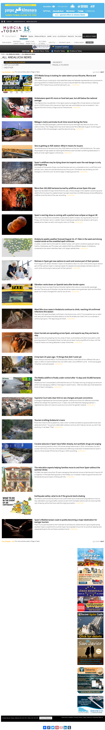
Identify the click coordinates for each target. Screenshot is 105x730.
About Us (89, 717)
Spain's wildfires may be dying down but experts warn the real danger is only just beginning (67, 163)
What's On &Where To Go (30, 42)
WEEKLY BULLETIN (31, 21)
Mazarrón (71, 36)
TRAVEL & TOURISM (60, 65)
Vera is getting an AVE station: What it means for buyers (58, 146)
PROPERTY (57, 62)
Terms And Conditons (67, 717)
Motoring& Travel (42, 42)
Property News (64, 42)
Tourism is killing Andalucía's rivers (49, 420)
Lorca (54, 36)
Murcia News (6, 42)
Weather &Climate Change (18, 42)
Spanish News (79, 42)
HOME (3, 54)
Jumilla (49, 36)
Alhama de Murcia (40, 36)
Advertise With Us (98, 717)
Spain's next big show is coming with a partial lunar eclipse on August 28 (65, 215)
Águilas (31, 36)
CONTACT (9, 21)
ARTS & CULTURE (11, 65)
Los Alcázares (62, 36)
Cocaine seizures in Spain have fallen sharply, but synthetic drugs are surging (67, 444)
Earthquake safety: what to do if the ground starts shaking (59, 496)
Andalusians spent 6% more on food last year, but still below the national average (65, 99)
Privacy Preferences (45, 718)
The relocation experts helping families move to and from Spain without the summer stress (67, 468)
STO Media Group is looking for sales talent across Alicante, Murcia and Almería (65, 76)
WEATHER (8, 67)
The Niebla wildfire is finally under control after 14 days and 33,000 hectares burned (67, 379)
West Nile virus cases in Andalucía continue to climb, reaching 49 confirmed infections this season (67, 310)
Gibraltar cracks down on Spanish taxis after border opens (59, 284)
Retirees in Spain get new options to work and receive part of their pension (66, 261)
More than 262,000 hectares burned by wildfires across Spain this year (65, 188)
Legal (84, 717)
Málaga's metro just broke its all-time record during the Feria (60, 122)
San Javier (78, 36)
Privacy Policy (78, 717)
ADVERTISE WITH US (19, 21)
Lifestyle (52, 42)
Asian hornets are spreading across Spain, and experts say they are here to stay (66, 334)
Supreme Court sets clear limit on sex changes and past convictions (63, 398)
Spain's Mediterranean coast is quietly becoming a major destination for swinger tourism (65, 521)
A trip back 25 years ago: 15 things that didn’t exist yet (58, 357)
